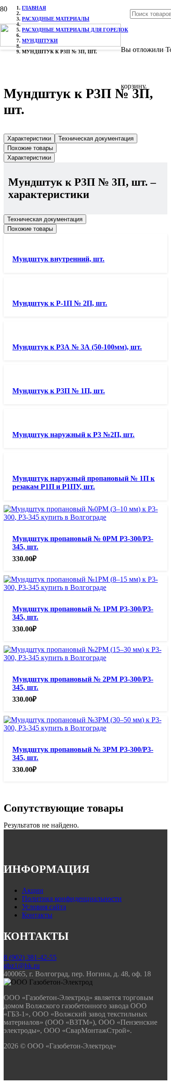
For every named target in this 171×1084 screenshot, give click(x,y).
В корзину (13, 1080)
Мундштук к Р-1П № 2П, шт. (59, 303)
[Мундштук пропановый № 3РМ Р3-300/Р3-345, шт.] (85, 728)
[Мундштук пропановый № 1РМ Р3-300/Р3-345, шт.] (85, 587)
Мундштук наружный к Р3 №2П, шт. (73, 434)
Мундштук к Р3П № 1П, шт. (58, 391)
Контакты (37, 915)
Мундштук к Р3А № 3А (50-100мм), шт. (77, 347)
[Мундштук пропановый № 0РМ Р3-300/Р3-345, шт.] (85, 517)
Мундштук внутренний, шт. (58, 259)
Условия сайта (44, 907)
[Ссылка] (60, 44)
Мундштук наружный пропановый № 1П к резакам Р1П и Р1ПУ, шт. (83, 482)
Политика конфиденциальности (72, 898)
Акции (32, 890)
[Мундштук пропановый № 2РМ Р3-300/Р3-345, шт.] (85, 658)
